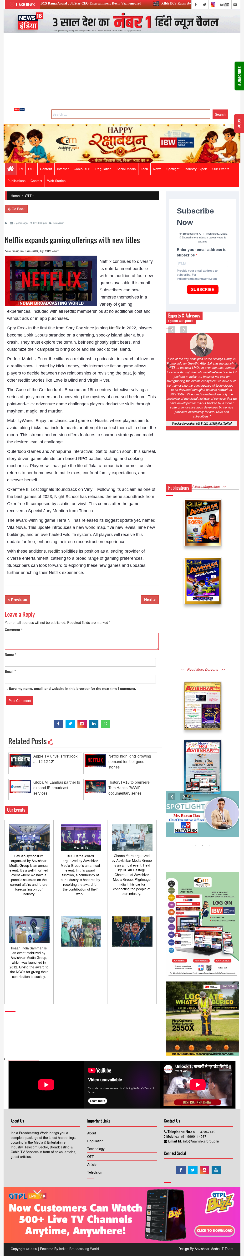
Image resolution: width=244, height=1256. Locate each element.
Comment (13, 629)
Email (10, 671)
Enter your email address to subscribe (202, 252)
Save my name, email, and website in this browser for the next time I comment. (72, 688)
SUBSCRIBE (202, 290)
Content (46, 169)
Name (10, 654)
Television (58, 223)
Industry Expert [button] (195, 169)
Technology (96, 1148)
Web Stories (56, 181)
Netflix (115, 328)
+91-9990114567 (192, 1136)
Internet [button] (63, 169)
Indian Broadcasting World (79, 1248)
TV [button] (21, 169)
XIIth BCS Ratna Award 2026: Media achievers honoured (138, 3)
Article (92, 1164)
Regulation (95, 1140)
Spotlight (172, 169)
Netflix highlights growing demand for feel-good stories (129, 761)
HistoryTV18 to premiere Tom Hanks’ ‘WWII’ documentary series (129, 787)
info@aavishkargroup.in (200, 1141)
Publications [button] (16, 181)
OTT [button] (31, 169)
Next (148, 599)
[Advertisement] (122, 72)
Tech (144, 169)
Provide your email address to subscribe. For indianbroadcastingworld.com (197, 274)
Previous (18, 599)
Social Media (126, 169)
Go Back (18, 208)
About (91, 1133)
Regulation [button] (103, 169)
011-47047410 (203, 1131)
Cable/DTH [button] (82, 169)
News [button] (157, 169)
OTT (28, 195)
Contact (36, 181)
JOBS (239, 123)
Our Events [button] (220, 169)
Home (15, 195)
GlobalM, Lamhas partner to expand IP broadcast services (56, 787)
